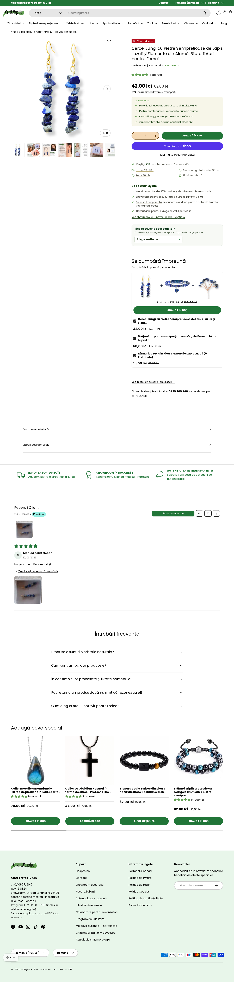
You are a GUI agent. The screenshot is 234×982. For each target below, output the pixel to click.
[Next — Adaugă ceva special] (223, 764)
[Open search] (199, 513)
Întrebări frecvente (89, 905)
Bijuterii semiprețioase (43, 23)
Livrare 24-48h (144, 170)
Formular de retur (140, 905)
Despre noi (83, 871)
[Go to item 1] (24, 529)
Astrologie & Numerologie (93, 940)
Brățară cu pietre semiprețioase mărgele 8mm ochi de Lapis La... (177, 338)
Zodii (150, 23)
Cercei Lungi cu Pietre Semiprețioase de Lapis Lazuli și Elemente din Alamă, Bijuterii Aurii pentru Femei (56, 31)
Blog (224, 23)
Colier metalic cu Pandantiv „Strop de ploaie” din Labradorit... (35, 790)
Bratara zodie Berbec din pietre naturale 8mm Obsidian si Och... (143, 790)
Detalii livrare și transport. (160, 92)
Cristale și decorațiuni (80, 23)
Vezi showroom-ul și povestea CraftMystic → (158, 217)
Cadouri (207, 23)
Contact (164, 2)
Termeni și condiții (140, 871)
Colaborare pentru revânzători (97, 912)
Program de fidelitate (90, 919)
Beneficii (133, 23)
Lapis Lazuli (27, 31)
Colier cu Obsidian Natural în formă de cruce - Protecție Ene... (88, 790)
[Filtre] (208, 513)
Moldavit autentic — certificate (96, 926)
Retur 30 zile (143, 175)
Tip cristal (14, 23)
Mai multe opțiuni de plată (177, 155)
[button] (230, 12)
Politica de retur (139, 885)
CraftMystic (139, 65)
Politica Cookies (139, 892)
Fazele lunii (169, 23)
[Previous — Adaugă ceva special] (223, 773)
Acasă (14, 31)
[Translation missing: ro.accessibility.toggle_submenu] (23, 23)
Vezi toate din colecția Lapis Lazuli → (153, 382)
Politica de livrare (140, 878)
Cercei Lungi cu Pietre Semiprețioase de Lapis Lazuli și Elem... (176, 321)
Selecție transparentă (149, 202)
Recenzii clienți (85, 892)
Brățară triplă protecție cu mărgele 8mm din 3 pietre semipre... (193, 792)
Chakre (189, 23)
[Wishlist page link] (218, 13)
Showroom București (89, 885)
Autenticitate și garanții (91, 898)
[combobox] (120, 13)
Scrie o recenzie (173, 513)
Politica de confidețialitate (145, 898)
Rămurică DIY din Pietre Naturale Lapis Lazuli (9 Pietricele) (172, 355)
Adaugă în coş (192, 135)
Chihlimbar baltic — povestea (95, 933)
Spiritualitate (111, 23)
